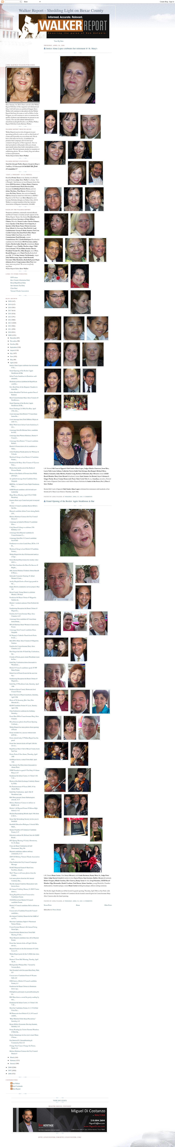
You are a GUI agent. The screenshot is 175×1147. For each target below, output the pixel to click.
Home (78, 905)
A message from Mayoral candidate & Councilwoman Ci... (22, 534)
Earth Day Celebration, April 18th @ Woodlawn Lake (21, 793)
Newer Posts (48, 905)
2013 (10, 323)
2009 (10, 335)
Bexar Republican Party (18, 283)
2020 (10, 301)
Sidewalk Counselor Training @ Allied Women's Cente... (22, 577)
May (11, 359)
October (13, 344)
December (13, 338)
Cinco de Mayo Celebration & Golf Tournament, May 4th (21, 847)
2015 (10, 317)
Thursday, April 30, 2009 (73, 496)
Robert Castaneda (16, 1086)
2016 (10, 314)
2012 (10, 326)
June (11, 356)
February (13, 1060)
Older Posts (108, 905)
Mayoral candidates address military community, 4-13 (21, 852)
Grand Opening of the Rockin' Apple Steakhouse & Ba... (21, 404)
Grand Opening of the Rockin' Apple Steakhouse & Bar (70, 501)
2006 (10, 1073)
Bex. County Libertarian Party (20, 280)
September (13, 347)
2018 (10, 307)
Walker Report (15, 1089)
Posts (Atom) (57, 910)
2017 (10, 310)
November (13, 341)
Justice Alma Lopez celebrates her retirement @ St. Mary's (71, 48)
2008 (10, 1067)
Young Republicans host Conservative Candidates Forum (22, 895)
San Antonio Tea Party (17, 285)
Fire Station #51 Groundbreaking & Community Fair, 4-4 (21, 1041)
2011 (10, 329)
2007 (10, 1070)
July (11, 353)
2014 (10, 320)
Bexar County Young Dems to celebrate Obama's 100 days (22, 593)
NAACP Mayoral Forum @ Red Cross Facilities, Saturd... (21, 868)
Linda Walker (15, 1083)
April (12, 363)
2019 (10, 304)
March (12, 1057)
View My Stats (58, 41)
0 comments (87, 496)
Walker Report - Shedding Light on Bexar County (61, 10)
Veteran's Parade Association (19, 291)
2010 (10, 332)
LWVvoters (14, 277)
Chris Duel (13, 288)
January (12, 1063)
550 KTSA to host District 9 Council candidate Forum (21, 901)
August (12, 350)
